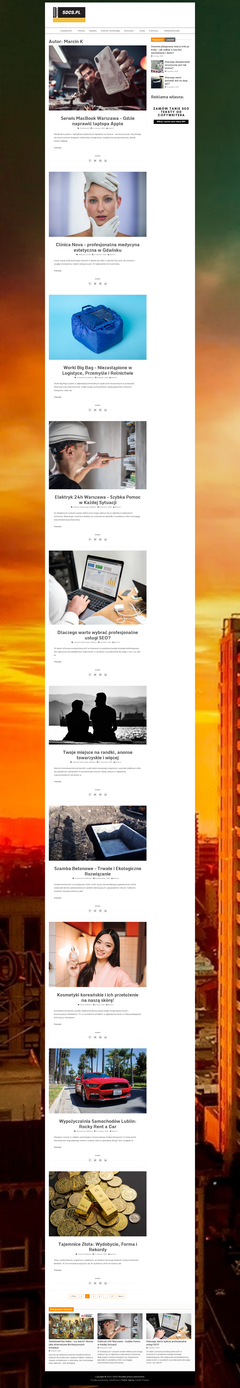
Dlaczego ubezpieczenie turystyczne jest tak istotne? (177, 65)
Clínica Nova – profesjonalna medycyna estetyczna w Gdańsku (98, 247)
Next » (121, 1296)
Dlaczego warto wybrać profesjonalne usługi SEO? (97, 635)
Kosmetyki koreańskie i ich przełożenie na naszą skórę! (97, 997)
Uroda (142, 30)
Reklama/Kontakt (172, 30)
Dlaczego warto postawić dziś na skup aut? (176, 81)
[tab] (158, 40)
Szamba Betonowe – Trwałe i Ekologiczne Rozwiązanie (97, 871)
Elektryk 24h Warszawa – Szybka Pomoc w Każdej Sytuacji (98, 499)
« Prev (73, 1296)
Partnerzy (153, 30)
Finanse (81, 30)
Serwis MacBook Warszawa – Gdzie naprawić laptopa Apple (98, 120)
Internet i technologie (110, 30)
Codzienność (66, 30)
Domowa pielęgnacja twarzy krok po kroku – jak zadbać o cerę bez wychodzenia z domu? (170, 50)
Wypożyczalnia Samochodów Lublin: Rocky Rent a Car (97, 1123)
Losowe (170, 40)
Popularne (157, 40)
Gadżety (93, 30)
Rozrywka (128, 30)
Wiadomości (84, 128)
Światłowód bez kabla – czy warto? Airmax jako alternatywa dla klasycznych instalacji (71, 1344)
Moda (82, 1005)
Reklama (82, 254)
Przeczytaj (57, 147)
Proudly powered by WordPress (105, 1380)
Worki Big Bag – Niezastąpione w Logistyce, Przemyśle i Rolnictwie (97, 370)
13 (112, 1296)
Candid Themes (142, 1380)
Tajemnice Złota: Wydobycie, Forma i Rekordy (97, 1246)
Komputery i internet (61, 1309)
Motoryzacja (81, 1131)
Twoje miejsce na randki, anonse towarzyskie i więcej (97, 754)
